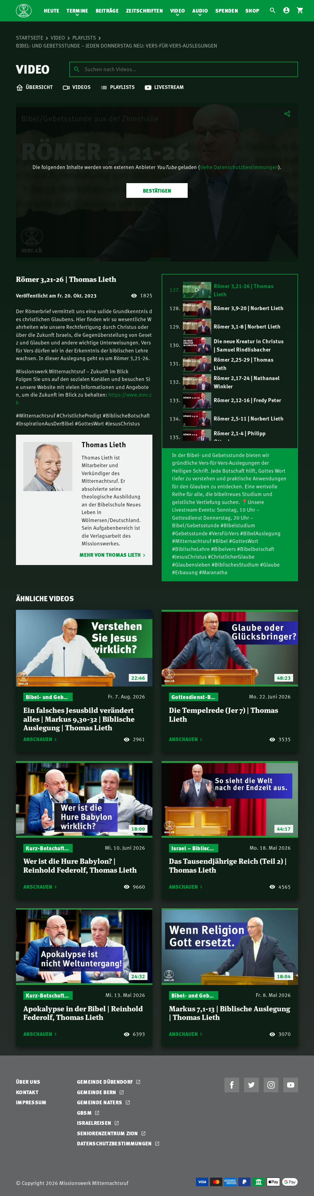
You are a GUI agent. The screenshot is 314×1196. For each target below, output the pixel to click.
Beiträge (107, 10)
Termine (77, 10)
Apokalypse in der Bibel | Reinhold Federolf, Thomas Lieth (83, 1012)
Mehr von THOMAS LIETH (110, 555)
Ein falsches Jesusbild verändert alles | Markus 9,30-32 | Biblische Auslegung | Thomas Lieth (79, 718)
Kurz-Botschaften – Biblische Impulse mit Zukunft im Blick (48, 848)
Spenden (226, 10)
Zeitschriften (144, 10)
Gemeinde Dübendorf (105, 1082)
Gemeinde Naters (100, 1102)
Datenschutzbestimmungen (115, 1143)
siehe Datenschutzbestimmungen (239, 167)
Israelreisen (95, 1123)
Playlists (84, 37)
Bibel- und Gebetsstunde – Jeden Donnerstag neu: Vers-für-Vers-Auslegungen (116, 45)
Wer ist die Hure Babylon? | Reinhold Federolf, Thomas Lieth (80, 865)
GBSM (85, 1113)
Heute (51, 10)
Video (177, 10)
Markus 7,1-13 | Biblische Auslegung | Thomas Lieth (229, 1012)
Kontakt (27, 1092)
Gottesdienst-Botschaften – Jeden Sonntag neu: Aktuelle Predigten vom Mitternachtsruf (193, 697)
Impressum (31, 1102)
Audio (200, 10)
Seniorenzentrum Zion (108, 1133)
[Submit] (76, 69)
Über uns (28, 1082)
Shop (252, 10)
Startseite (29, 37)
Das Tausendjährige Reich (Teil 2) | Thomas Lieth (228, 865)
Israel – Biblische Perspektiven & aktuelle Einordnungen (193, 848)
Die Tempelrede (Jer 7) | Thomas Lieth (223, 714)
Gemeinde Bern (97, 1092)
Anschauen (37, 739)
